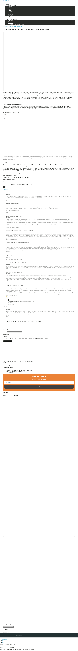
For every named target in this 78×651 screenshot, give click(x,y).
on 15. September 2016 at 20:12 (15, 272)
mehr (4, 362)
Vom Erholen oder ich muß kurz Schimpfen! (15, 371)
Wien (9, 8)
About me (8, 18)
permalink (31, 184)
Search (3, 642)
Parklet (10, 11)
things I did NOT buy (10, 372)
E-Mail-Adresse (7, 334)
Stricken (10, 9)
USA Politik (10, 15)
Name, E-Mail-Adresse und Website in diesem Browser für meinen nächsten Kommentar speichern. (26, 338)
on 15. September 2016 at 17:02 (22, 256)
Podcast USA (11, 14)
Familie (10, 6)
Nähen (9, 10)
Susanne (5, 26)
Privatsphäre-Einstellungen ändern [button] (16, 24)
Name (5, 332)
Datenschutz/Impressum (11, 19)
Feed (3, 640)
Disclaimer (10, 23)
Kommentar (6, 329)
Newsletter (8, 16)
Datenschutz (11, 21)
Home (7, 4)
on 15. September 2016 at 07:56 (17, 193)
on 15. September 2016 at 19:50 (21, 262)
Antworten (8, 194)
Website (5, 336)
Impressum (10, 20)
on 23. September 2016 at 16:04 (28, 301)
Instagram (4, 639)
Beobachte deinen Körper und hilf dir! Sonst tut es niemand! (19, 370)
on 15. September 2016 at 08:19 (15, 203)
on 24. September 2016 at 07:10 (14, 308)
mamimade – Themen (11, 5)
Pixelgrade (19, 635)
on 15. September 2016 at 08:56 (15, 216)
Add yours (5, 189)
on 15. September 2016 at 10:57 (22, 242)
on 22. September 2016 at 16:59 (16, 285)
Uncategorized (19, 26)
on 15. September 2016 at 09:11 (26, 230)
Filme (9, 13)
